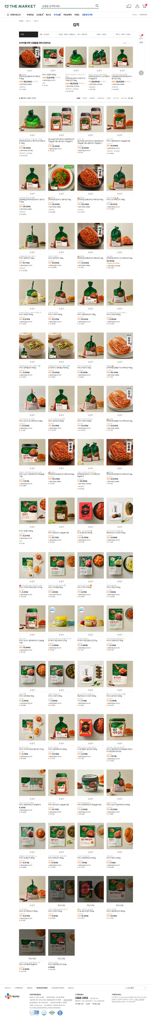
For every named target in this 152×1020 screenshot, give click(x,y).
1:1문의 (88, 1004)
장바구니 (142, 36)
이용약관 (29, 988)
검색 (97, 5)
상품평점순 (92, 98)
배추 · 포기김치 (44, 34)
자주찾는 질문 (96, 1004)
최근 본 (141, 42)
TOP (141, 72)
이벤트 (76, 14)
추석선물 (57, 14)
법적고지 (71, 988)
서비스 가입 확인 (139, 999)
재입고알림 (61, 905)
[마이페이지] (136, 6)
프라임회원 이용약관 (57, 988)
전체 (22, 34)
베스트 (48, 14)
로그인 (135, 14)
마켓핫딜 (30, 14)
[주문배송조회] (128, 6)
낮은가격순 (116, 98)
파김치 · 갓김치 (101, 34)
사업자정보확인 (67, 1000)
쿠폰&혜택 (67, 14)
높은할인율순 (100, 98)
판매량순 (84, 98)
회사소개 (7, 988)
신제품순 (108, 98)
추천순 (78, 98)
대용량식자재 (87, 14)
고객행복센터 (143, 14)
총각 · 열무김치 (82, 34)
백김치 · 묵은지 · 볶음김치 (67, 34)
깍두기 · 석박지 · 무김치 (123, 34)
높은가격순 (124, 98)
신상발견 (39, 14)
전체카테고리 (15, 14)
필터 (132, 98)
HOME (21, 21)
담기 (30, 71)
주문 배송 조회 (79, 1004)
